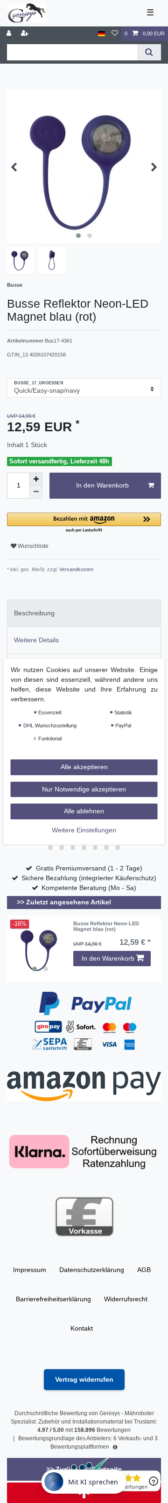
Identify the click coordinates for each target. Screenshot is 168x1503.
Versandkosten (75, 569)
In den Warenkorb (102, 485)
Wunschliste (32, 546)
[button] (84, 523)
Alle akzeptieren (84, 767)
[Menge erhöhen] (35, 479)
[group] (40, 948)
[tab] (84, 613)
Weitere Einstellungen (84, 830)
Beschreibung (34, 613)
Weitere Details (36, 640)
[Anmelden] (9, 33)
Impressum (29, 1269)
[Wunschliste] (114, 33)
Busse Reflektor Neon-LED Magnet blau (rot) (106, 926)
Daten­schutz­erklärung (91, 1269)
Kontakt (81, 1328)
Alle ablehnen (84, 811)
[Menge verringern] (35, 492)
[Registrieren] (26, 33)
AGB (144, 1269)
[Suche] (149, 52)
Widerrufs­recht (125, 1299)
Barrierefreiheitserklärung (53, 1299)
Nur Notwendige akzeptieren (84, 789)
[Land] (101, 33)
